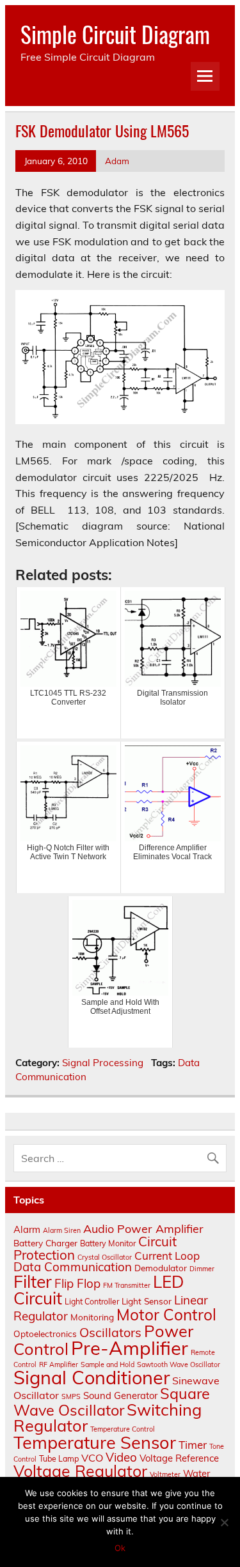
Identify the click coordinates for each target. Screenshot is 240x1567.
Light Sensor (147, 1301)
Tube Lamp (59, 1459)
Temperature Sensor (94, 1442)
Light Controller (92, 1301)
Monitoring (92, 1316)
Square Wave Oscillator (111, 1401)
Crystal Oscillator (104, 1257)
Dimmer (201, 1268)
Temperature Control (122, 1429)
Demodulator (160, 1267)
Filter (32, 1281)
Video (121, 1457)
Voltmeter (165, 1474)
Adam (117, 160)
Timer (193, 1444)
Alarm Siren (62, 1230)
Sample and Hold (107, 1364)
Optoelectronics (45, 1333)
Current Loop (167, 1255)
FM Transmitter (126, 1285)
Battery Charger (45, 1242)
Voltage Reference (179, 1458)
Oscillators (110, 1332)
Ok (120, 1548)
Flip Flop (77, 1283)
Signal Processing (102, 1063)
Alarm (26, 1229)
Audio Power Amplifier (143, 1228)
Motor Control (166, 1314)
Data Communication (72, 1266)
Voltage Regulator (80, 1471)
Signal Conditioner (91, 1377)
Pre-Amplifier (129, 1347)
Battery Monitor (108, 1243)
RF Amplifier (58, 1364)
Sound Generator (120, 1395)
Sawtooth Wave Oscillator (178, 1364)
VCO (92, 1457)
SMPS (71, 1396)
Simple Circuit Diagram (115, 33)
